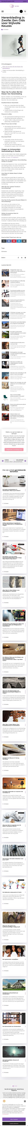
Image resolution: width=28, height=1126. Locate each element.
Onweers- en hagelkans (12, 157)
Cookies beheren (14, 1123)
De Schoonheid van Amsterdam (12, 1026)
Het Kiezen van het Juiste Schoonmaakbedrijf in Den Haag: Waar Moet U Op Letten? (12, 557)
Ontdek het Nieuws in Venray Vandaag (11, 758)
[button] (25, 1101)
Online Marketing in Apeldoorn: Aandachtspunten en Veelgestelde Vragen (12, 524)
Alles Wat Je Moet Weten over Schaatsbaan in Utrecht (11, 591)
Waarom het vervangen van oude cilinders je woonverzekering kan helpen (18, 384)
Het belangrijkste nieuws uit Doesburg (11, 1060)
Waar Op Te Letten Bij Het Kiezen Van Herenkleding (12, 67)
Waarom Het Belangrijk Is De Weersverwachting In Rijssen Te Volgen (12, 692)
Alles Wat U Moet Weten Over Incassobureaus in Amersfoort (11, 725)
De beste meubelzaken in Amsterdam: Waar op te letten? (11, 490)
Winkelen (5, 29)
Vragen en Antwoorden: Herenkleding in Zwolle (13, 71)
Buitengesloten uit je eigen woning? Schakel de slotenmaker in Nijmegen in (18, 354)
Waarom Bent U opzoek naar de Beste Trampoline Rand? (12, 825)
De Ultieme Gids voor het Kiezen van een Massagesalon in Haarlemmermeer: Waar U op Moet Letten (13, 659)
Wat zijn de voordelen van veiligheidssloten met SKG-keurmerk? (16, 363)
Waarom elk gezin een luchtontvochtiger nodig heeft (11, 926)
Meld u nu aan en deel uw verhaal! (14, 432)
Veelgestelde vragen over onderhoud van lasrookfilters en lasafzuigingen (17, 271)
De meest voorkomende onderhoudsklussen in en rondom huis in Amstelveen (18, 333)
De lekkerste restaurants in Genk (12, 892)
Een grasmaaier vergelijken (10, 959)
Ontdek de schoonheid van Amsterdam (10, 993)
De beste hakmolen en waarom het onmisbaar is (13, 792)
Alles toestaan (14, 1119)
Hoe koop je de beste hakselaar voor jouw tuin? (13, 859)
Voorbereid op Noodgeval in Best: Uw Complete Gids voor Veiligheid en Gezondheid (13, 625)
